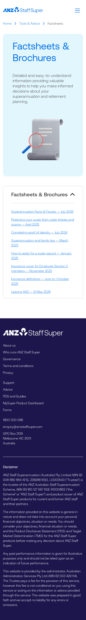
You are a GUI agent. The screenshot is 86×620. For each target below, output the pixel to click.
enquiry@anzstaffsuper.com (22, 426)
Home (7, 23)
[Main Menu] (77, 10)
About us (9, 345)
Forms (7, 410)
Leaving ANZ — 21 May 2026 (31, 291)
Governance (12, 359)
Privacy (8, 372)
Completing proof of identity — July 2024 (39, 232)
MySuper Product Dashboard (23, 403)
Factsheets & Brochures (47, 191)
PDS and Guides (14, 396)
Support (8, 382)
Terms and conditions (18, 366)
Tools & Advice (29, 23)
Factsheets (55, 23)
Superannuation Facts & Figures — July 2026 (42, 211)
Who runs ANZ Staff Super (21, 352)
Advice (8, 389)
